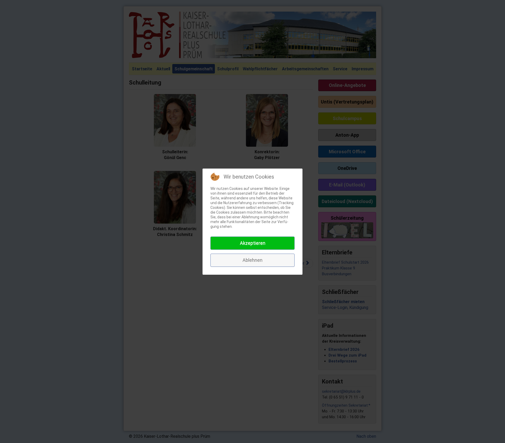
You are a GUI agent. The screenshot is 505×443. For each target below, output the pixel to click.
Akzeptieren (252, 243)
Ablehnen (252, 260)
